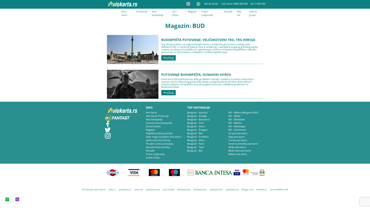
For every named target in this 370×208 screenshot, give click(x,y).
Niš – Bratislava (236, 119)
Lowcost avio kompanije (159, 123)
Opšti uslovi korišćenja (158, 140)
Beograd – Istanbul (197, 112)
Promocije (141, 11)
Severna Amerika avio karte (243, 143)
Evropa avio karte (237, 133)
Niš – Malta (234, 116)
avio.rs (112, 189)
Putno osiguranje (207, 13)
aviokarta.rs (125, 189)
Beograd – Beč (195, 150)
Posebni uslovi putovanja (159, 143)
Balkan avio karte (237, 154)
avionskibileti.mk (279, 189)
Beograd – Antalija (197, 116)
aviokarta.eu (200, 189)
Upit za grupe (253, 13)
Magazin (192, 11)
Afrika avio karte (237, 147)
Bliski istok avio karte (239, 150)
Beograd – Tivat (195, 147)
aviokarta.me (153, 189)
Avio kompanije (157, 13)
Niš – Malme (235, 123)
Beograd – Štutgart (197, 129)
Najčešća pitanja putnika (159, 133)
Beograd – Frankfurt (198, 136)
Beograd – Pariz (195, 143)
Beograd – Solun (196, 126)
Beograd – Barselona (198, 119)
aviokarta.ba (183, 189)
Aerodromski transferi (158, 147)
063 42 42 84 (211, 3)
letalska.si (261, 189)
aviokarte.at (232, 189)
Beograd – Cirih (195, 123)
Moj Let (239, 13)
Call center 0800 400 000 (234, 3)
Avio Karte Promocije (157, 116)
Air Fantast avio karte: (94, 189)
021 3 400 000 (257, 3)
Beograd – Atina (195, 140)
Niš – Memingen (237, 126)
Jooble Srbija (153, 157)
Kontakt (228, 11)
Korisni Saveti (153, 126)
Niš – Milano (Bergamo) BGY (243, 112)
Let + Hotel (175, 13)
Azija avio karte (236, 136)
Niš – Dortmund (237, 129)
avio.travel (168, 189)
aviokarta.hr (216, 189)
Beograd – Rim (195, 133)
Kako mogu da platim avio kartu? (164, 136)
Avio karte (124, 13)
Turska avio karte (237, 140)
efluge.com (248, 189)
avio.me (138, 189)
